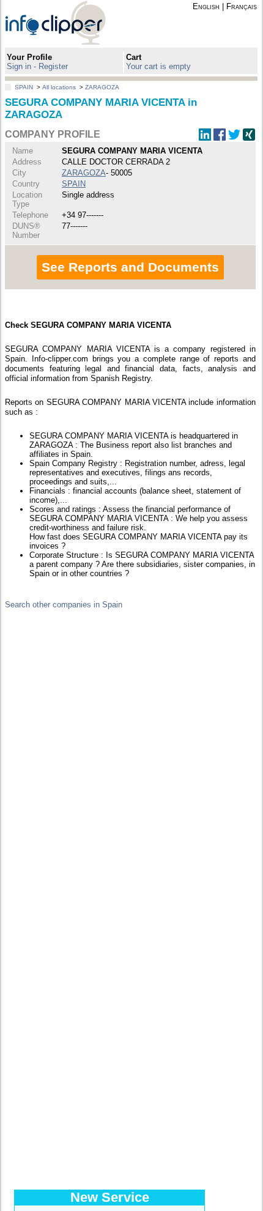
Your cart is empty (158, 66)
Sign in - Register (37, 66)
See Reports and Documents (130, 267)
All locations (59, 87)
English (206, 6)
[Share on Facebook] (219, 138)
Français (241, 6)
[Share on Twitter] (234, 138)
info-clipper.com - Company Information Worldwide (66, 22)
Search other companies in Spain (63, 604)
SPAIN (24, 87)
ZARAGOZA (102, 87)
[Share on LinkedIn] (205, 138)
